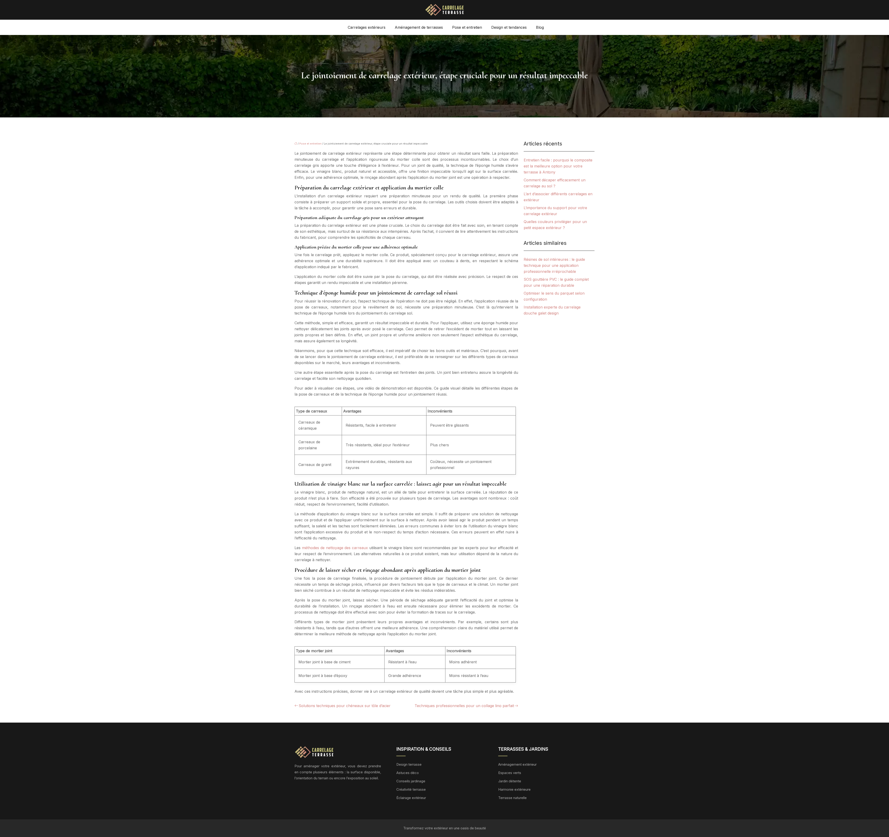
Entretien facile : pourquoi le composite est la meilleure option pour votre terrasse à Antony (558, 166)
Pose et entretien (467, 27)
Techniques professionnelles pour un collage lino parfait (464, 705)
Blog (540, 27)
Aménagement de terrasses (419, 27)
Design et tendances (509, 27)
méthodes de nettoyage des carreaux (335, 547)
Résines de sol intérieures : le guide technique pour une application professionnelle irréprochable (554, 265)
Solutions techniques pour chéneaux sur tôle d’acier (345, 705)
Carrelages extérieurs (366, 27)
